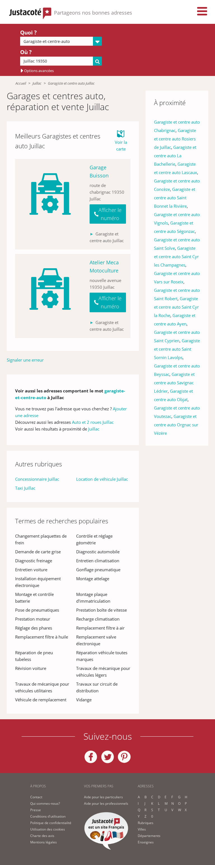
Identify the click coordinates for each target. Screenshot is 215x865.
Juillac (36, 83)
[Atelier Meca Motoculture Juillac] (50, 296)
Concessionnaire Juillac (37, 479)
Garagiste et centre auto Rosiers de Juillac (175, 139)
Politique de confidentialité (50, 823)
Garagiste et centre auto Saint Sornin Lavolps (177, 349)
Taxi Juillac (25, 488)
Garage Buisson (99, 171)
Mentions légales (43, 842)
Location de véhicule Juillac (102, 479)
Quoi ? (28, 32)
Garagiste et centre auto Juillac (71, 83)
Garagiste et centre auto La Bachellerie (175, 155)
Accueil (20, 83)
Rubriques (145, 823)
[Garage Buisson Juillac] (50, 204)
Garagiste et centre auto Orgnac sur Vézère (176, 424)
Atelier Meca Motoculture (104, 266)
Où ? (26, 52)
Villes (142, 829)
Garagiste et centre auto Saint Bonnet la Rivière (174, 197)
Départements (149, 836)
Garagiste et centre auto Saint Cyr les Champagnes (176, 256)
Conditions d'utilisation (48, 816)
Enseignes (146, 842)
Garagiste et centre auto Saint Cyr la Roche (176, 307)
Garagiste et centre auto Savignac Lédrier (174, 382)
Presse (35, 810)
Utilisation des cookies (47, 829)
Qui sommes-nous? (45, 803)
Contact (36, 797)
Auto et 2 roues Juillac (93, 422)
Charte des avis (42, 836)
